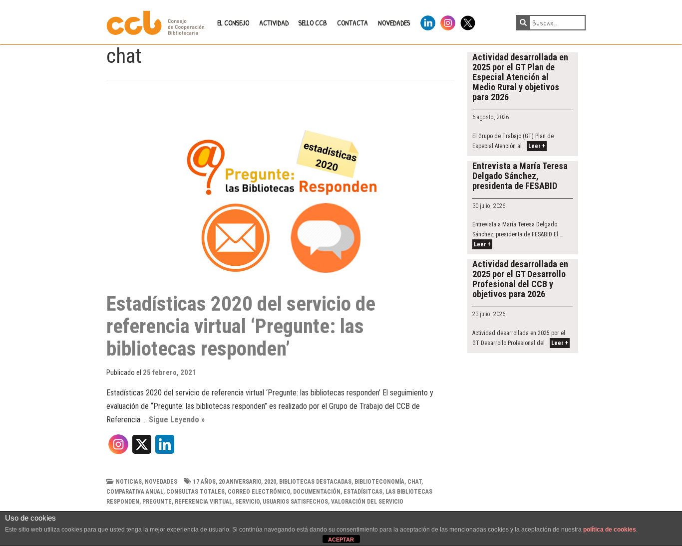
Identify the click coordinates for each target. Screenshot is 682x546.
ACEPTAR (341, 540)
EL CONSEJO (233, 22)
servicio (247, 501)
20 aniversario (240, 481)
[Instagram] (118, 447)
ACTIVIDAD (274, 22)
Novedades (161, 481)
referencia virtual (203, 501)
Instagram (447, 21)
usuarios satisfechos (295, 501)
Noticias (129, 481)
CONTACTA (352, 22)
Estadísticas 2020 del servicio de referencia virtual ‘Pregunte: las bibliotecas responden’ (240, 326)
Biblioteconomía (379, 481)
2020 (270, 481)
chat (414, 481)
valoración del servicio (367, 501)
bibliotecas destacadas (315, 481)
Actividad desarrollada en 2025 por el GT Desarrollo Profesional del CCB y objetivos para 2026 (520, 279)
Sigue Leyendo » (177, 419)
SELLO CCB (313, 22)
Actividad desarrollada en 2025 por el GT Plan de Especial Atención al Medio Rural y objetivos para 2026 (520, 77)
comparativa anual (134, 491)
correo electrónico (259, 491)
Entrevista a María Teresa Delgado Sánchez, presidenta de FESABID (520, 176)
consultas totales (195, 491)
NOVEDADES (394, 22)
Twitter (467, 21)
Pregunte (157, 501)
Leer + (536, 146)
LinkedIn (427, 21)
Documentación (317, 491)
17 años (204, 481)
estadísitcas (362, 491)
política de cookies (609, 529)
